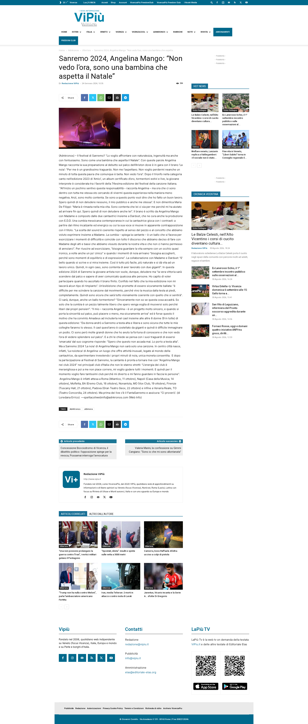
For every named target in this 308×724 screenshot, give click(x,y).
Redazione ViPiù (70, 83)
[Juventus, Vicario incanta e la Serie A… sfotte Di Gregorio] (163, 576)
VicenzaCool (138, 32)
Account (123, 2)
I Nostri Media (190, 2)
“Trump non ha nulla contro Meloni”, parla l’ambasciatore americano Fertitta (77, 596)
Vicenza (120, 32)
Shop (113, 2)
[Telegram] (125, 97)
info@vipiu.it (133, 658)
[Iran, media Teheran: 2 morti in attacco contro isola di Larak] (120, 576)
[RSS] (234, 2)
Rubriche (178, 32)
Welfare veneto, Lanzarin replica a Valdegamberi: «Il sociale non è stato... (204, 154)
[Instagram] (223, 2)
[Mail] (229, 2)
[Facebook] (217, 2)
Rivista (204, 32)
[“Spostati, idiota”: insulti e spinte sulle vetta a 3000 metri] (120, 534)
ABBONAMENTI (223, 32)
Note (190, 32)
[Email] (109, 97)
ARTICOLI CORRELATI (73, 514)
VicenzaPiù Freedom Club (169, 2)
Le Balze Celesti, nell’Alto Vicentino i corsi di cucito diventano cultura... (204, 118)
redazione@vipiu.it (137, 644)
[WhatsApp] (100, 97)
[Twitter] (240, 2)
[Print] (117, 97)
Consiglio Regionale (232, 147)
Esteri (75, 32)
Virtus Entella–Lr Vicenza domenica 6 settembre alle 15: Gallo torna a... (229, 290)
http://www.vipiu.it (92, 479)
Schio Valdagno (199, 110)
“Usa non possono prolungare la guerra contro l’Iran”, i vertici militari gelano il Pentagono (77, 554)
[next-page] (67, 607)
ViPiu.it (195, 644)
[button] (211, 2)
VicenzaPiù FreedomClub (141, 2)
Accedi (105, 2)
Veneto (104, 32)
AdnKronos (75, 409)
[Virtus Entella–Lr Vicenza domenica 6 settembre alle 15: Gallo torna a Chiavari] (200, 291)
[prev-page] (61, 607)
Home (64, 32)
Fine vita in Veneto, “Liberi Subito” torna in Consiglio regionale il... (234, 154)
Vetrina (195, 147)
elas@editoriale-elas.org (140, 672)
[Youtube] (246, 2)
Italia (89, 32)
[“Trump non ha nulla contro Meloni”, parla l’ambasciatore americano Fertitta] (78, 576)
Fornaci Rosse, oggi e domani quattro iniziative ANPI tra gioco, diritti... (229, 330)
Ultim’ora (86, 50)
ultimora (88, 409)
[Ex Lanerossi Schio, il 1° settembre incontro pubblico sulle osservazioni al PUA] (235, 103)
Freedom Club (68, 40)
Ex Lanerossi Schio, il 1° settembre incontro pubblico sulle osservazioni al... (228, 272)
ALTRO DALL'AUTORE (101, 514)
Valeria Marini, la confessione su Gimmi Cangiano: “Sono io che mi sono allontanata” (155, 449)
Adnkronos (159, 32)
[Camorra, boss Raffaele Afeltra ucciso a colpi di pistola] (163, 534)
